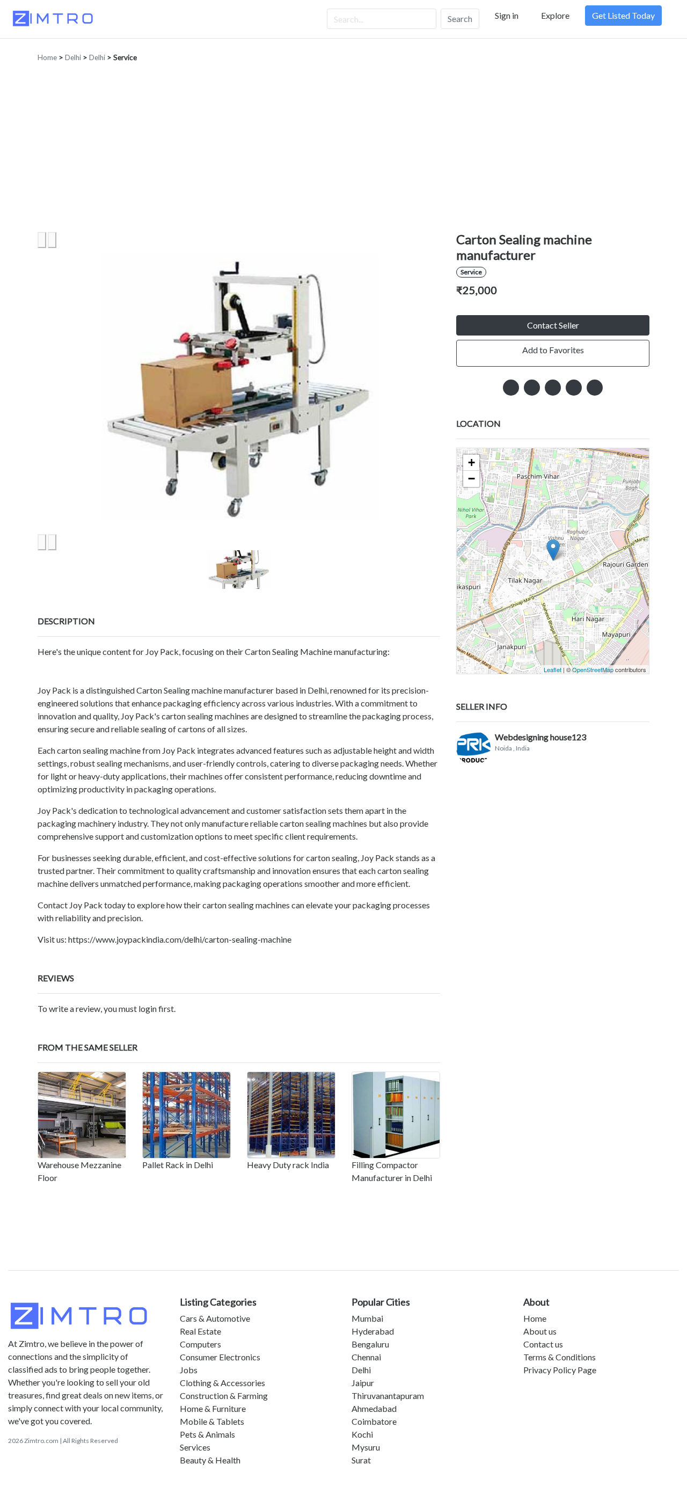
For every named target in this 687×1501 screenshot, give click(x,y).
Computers (200, 1344)
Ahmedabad (374, 1408)
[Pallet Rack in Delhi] (186, 1115)
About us (540, 1331)
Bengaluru (370, 1344)
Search (460, 18)
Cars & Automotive (215, 1318)
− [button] (471, 478)
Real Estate (200, 1331)
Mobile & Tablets (212, 1421)
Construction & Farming (224, 1395)
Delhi (73, 57)
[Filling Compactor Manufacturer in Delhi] (396, 1115)
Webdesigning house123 (540, 737)
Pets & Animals (207, 1434)
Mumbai (367, 1318)
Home (47, 57)
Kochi (362, 1434)
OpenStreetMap (592, 669)
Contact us (543, 1344)
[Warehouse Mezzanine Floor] (82, 1115)
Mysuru (366, 1447)
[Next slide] (52, 240)
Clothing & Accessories (222, 1383)
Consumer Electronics (220, 1357)
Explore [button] (555, 15)
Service (125, 57)
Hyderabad (373, 1331)
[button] (239, 569)
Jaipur (363, 1383)
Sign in (506, 15)
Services (195, 1447)
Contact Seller (553, 325)
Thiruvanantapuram (388, 1395)
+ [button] (471, 462)
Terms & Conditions (559, 1357)
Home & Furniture (213, 1408)
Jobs (189, 1370)
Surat (361, 1460)
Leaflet (552, 669)
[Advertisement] (343, 151)
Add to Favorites (553, 350)
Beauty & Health (210, 1460)
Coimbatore (374, 1421)
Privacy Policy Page (559, 1370)
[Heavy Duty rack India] (291, 1115)
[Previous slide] (42, 240)
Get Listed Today (623, 15)
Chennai (366, 1357)
